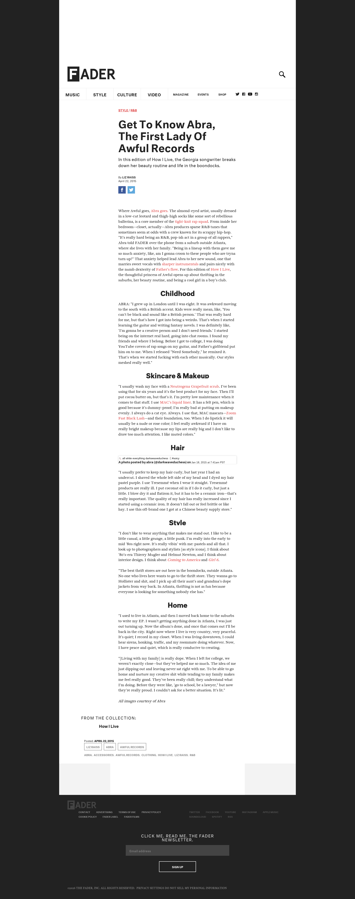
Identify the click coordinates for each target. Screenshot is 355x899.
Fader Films (131, 816)
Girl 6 (213, 560)
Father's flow (167, 269)
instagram (256, 94)
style (123, 109)
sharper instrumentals (180, 264)
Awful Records (132, 746)
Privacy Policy (151, 812)
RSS (230, 816)
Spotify (217, 816)
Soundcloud (197, 816)
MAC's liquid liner (175, 402)
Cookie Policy (88, 816)
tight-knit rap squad (191, 221)
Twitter (237, 94)
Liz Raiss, (182, 754)
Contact (84, 812)
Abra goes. (159, 211)
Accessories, (104, 754)
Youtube (230, 812)
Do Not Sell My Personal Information (196, 888)
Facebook (212, 812)
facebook (243, 94)
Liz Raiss (129, 177)
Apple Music (270, 812)
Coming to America (183, 560)
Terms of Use (127, 812)
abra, (88, 754)
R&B (134, 109)
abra (110, 746)
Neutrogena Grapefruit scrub (194, 386)
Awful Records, (128, 754)
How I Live (220, 269)
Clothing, (149, 754)
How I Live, (165, 754)
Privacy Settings (150, 888)
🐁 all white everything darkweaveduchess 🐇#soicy (149, 458)
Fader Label (110, 816)
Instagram (249, 812)
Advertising (104, 812)
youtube (250, 94)
